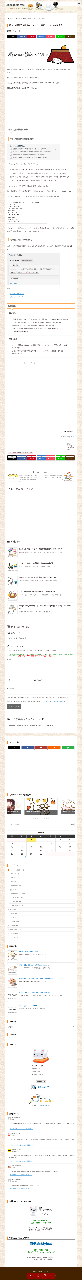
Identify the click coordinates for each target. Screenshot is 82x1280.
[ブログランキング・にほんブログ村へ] (41, 1081)
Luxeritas (42, 18)
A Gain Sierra (14, 925)
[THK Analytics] (41, 1244)
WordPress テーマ (29, 18)
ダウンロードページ (16, 297)
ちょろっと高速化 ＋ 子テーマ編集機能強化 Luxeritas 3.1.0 (40, 549)
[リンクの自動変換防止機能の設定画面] (33, 152)
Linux (14, 882)
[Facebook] (27, 748)
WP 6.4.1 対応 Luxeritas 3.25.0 (28, 951)
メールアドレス (36, 680)
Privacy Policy (45, 701)
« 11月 (24, 857)
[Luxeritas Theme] (41, 1211)
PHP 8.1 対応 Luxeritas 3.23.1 (28, 1006)
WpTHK (17, 901)
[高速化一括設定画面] (33, 269)
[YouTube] (41, 748)
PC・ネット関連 (17, 870)
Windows (15, 878)
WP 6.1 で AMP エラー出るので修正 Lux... (21, 1145)
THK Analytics (17, 905)
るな (72, 437)
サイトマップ (14, 938)
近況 (13, 917)
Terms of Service (57, 701)
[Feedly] (67, 748)
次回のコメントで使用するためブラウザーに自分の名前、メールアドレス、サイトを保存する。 (39, 697)
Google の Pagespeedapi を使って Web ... (21, 1129)
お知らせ (15, 921)
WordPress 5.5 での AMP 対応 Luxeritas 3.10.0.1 (37, 577)
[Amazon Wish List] (41, 1099)
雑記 (14, 913)
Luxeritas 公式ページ (17, 294)
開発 (19, 18)
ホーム (12, 18)
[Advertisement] (24, 108)
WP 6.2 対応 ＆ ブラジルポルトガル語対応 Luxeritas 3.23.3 (36, 978)
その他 (13, 909)
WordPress (16, 886)
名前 (9, 680)
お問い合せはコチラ (44, 1087)
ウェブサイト (11, 689)
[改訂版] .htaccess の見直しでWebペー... (21, 1175)
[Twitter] (14, 748)
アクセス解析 (14, 934)
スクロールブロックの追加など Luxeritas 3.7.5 (36, 563)
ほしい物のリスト (41, 1105)
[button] (10, 806)
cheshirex (14, 1151)
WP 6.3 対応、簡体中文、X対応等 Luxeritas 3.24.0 (34, 965)
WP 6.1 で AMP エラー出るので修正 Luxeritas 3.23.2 (34, 992)
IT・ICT (15, 874)
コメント (10, 660)
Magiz (13, 1119)
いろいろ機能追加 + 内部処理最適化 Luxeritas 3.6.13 (38, 591)
